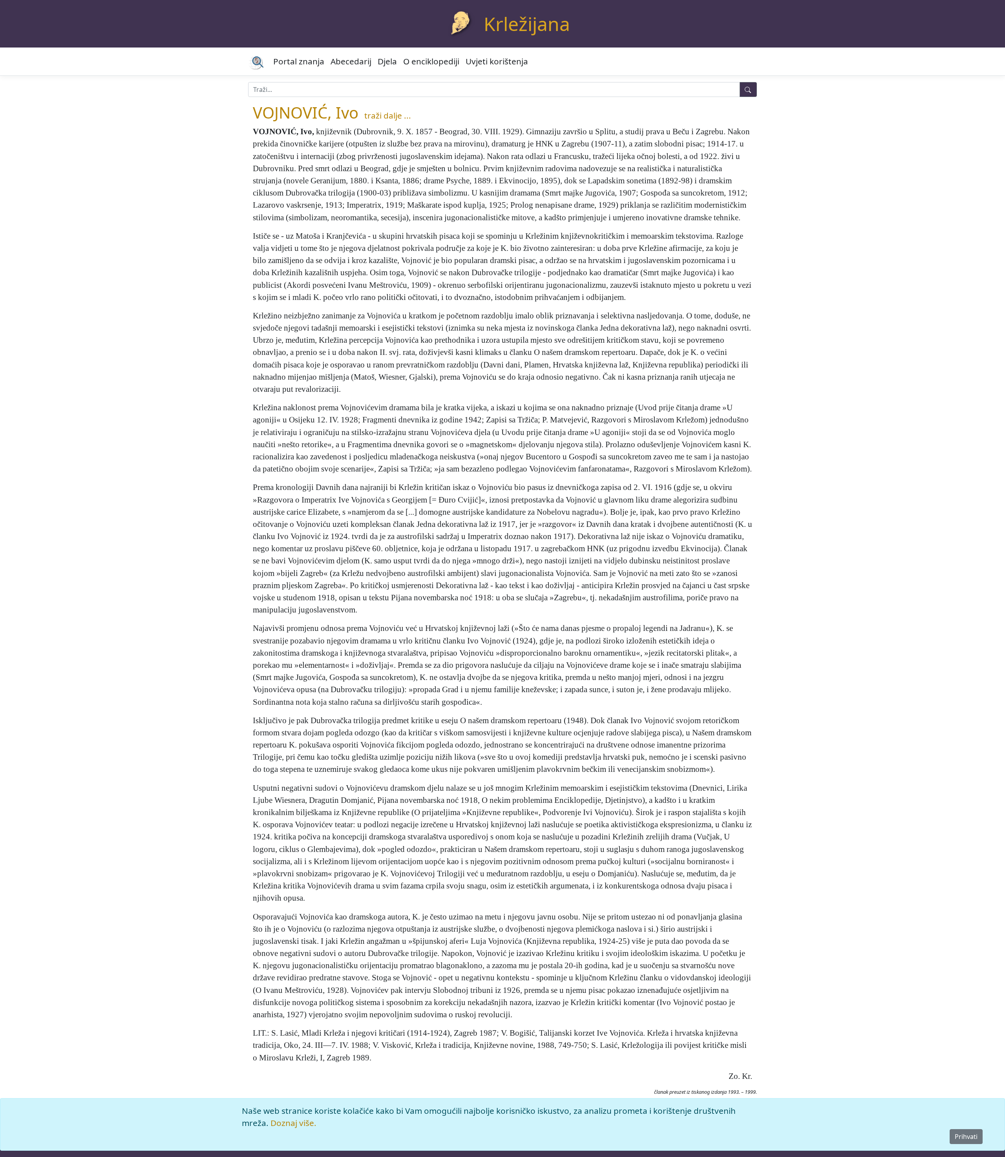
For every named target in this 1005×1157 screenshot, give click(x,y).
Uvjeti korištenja (497, 61)
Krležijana (527, 24)
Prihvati (966, 1136)
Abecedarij (351, 61)
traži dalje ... (387, 115)
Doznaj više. (293, 1122)
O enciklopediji (431, 61)
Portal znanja (298, 61)
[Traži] (748, 89)
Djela (387, 61)
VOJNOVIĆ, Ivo (305, 112)
